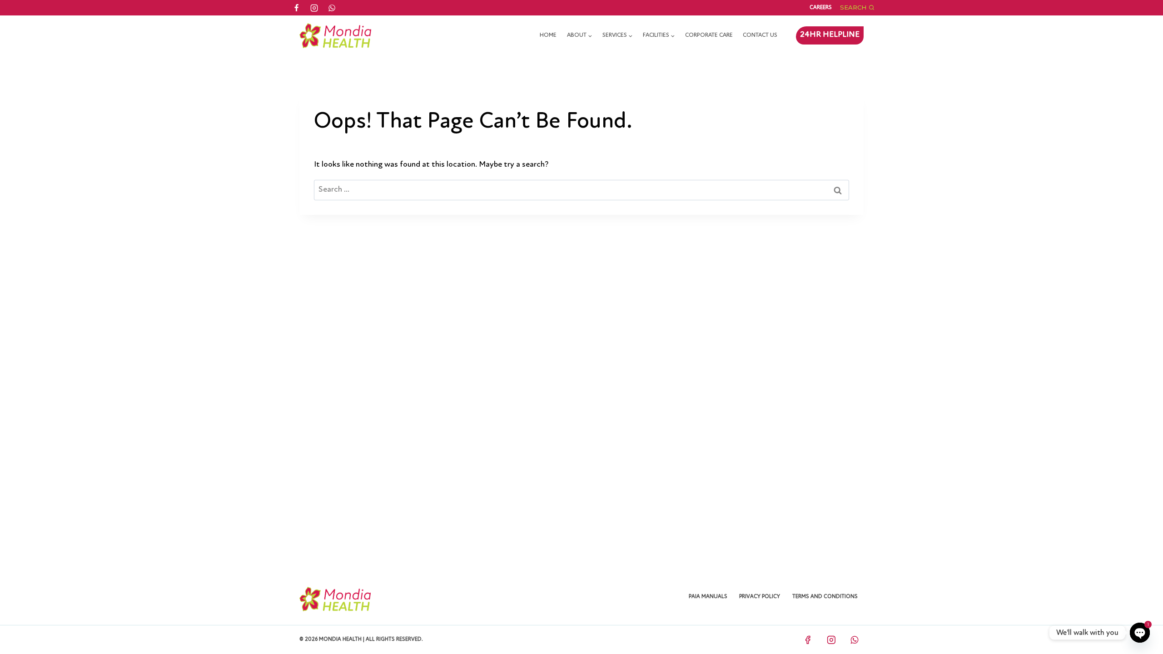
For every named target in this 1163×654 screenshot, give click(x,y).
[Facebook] (296, 7)
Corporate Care (709, 35)
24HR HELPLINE (830, 35)
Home (548, 35)
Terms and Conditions (825, 597)
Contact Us (760, 35)
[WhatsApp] (332, 7)
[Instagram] (314, 7)
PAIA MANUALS (708, 597)
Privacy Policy (759, 597)
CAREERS (821, 7)
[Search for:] (581, 190)
